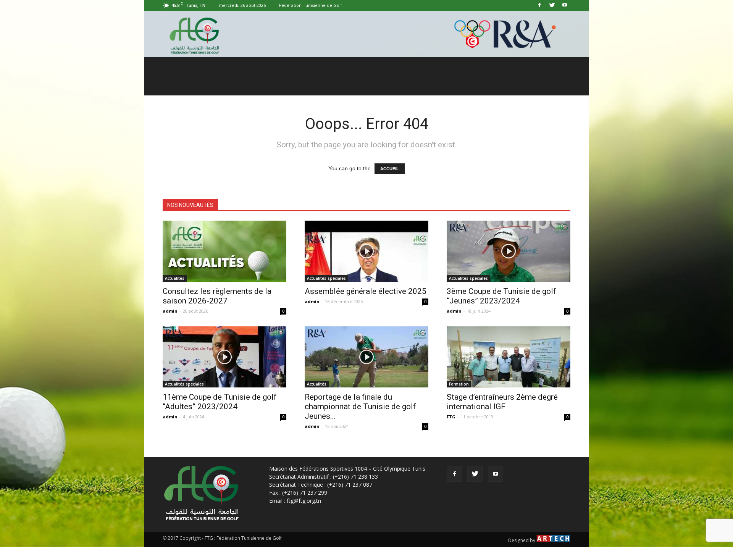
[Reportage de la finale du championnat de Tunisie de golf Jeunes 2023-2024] (366, 356)
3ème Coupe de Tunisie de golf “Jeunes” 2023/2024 (501, 296)
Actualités (174, 278)
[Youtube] (564, 5)
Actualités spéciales (326, 278)
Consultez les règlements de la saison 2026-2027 (217, 296)
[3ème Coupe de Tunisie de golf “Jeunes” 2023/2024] (508, 251)
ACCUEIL (389, 168)
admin (170, 311)
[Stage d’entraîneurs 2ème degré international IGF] (508, 356)
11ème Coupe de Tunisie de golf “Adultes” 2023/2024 (220, 401)
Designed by (522, 540)
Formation (459, 384)
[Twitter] (552, 5)
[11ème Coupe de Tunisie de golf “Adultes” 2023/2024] (224, 356)
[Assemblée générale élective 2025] (366, 251)
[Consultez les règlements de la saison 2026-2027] (224, 251)
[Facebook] (539, 5)
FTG (451, 417)
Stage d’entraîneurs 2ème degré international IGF (502, 401)
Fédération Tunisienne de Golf (310, 5)
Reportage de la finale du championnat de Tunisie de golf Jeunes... (360, 406)
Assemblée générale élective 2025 (365, 291)
